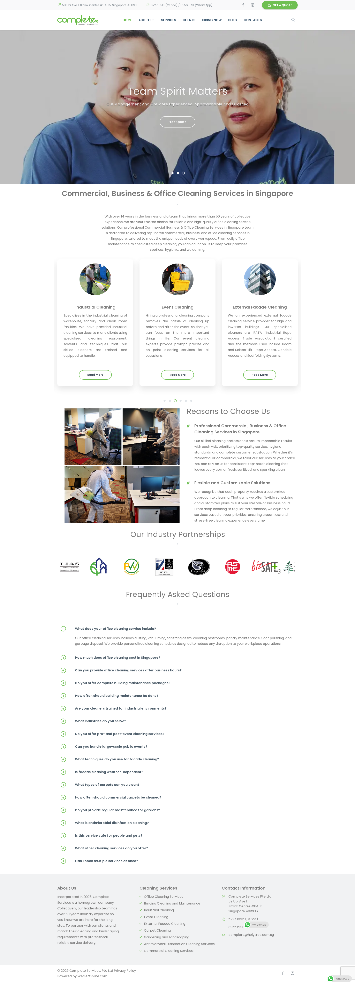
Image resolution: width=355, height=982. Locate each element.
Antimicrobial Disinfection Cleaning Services (179, 944)
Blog (232, 20)
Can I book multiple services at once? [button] (100, 861)
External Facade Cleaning (164, 923)
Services (168, 20)
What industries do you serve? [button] (94, 721)
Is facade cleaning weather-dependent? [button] (102, 772)
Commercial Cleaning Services (169, 950)
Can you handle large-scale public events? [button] (105, 746)
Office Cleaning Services (163, 896)
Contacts (253, 20)
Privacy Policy (125, 970)
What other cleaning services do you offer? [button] (105, 848)
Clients (189, 20)
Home (127, 20)
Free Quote (177, 120)
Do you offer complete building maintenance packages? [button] (116, 683)
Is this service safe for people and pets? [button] (102, 835)
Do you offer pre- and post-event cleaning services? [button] (113, 733)
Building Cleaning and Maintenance (172, 903)
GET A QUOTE (282, 5)
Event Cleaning (156, 917)
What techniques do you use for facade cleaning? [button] (110, 759)
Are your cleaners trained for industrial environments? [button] (114, 708)
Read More (95, 375)
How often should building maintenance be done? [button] (110, 695)
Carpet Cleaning (157, 930)
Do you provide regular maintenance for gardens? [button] (111, 810)
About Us (146, 20)
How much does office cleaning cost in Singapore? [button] (111, 657)
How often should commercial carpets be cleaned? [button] (111, 797)
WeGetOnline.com (92, 976)
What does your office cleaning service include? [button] (109, 628)
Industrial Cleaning (159, 910)
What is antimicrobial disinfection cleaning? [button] (105, 822)
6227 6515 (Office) (243, 919)
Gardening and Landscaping (166, 937)
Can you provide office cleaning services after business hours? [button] (122, 670)
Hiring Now (212, 20)
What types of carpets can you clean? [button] (101, 784)
